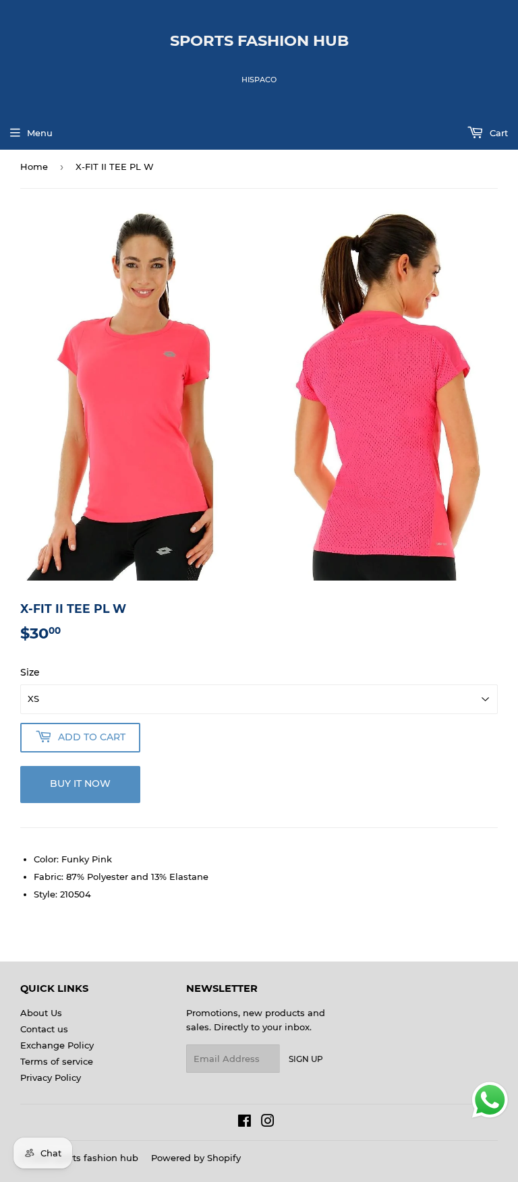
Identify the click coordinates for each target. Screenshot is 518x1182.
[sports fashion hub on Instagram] (268, 1122)
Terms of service (56, 1061)
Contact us (44, 1029)
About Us (41, 1012)
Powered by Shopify (196, 1157)
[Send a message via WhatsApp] (490, 1100)
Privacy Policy (50, 1077)
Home (34, 166)
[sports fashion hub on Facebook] (244, 1122)
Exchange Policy (57, 1045)
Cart (497, 132)
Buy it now (80, 783)
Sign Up (306, 1059)
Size (30, 672)
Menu (40, 132)
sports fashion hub (259, 40)
